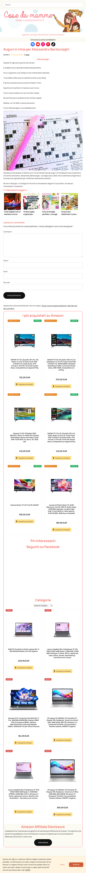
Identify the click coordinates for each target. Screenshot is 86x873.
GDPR (27, 870)
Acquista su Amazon (25, 384)
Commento (7, 232)
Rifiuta (62, 864)
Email (5, 271)
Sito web (6, 282)
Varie (27, 55)
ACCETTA (76, 864)
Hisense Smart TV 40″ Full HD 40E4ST (24, 505)
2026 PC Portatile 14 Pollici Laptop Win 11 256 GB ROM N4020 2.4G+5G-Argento (23, 650)
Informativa (43, 842)
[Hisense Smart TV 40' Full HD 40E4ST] (25, 486)
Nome (6, 260)
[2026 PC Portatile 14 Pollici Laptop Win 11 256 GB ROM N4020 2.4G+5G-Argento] (24, 630)
